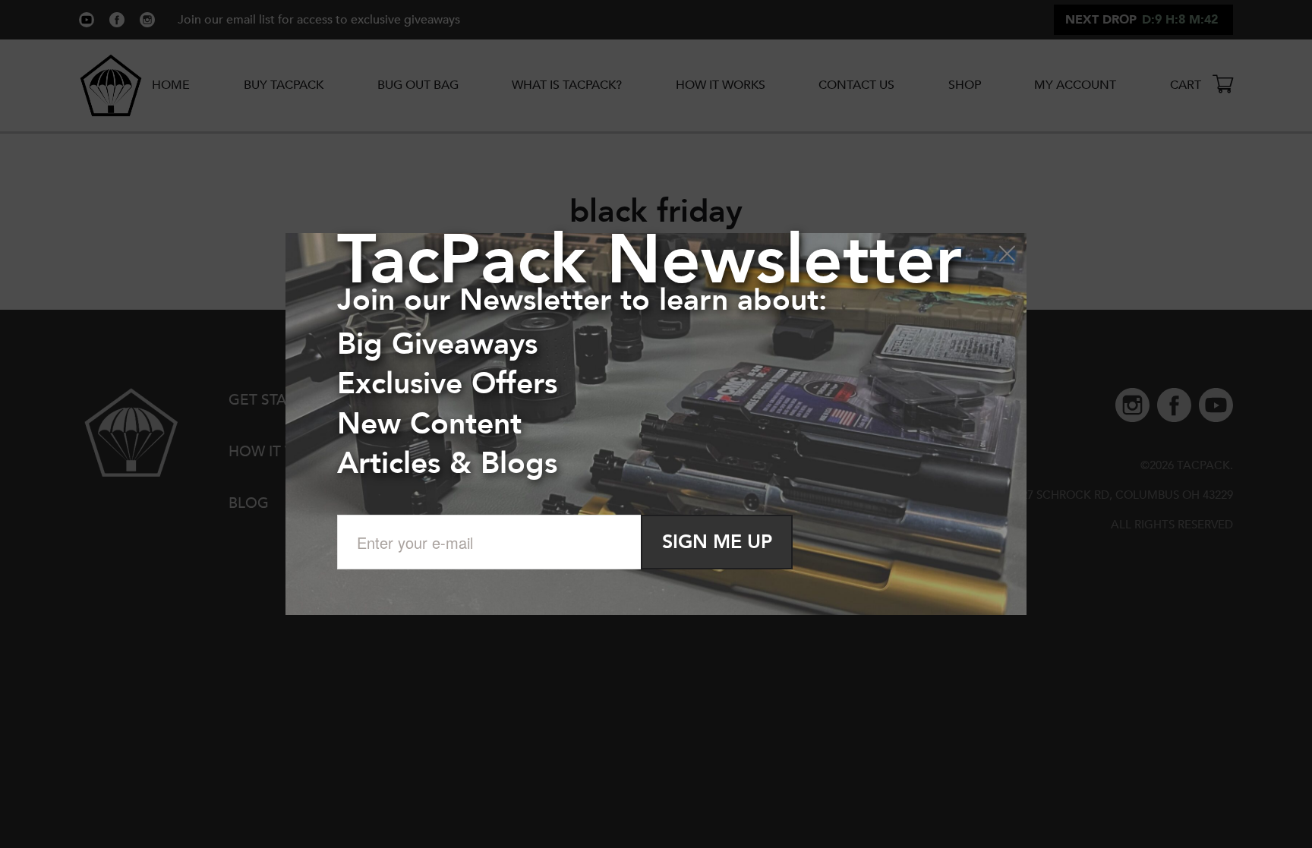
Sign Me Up (717, 542)
